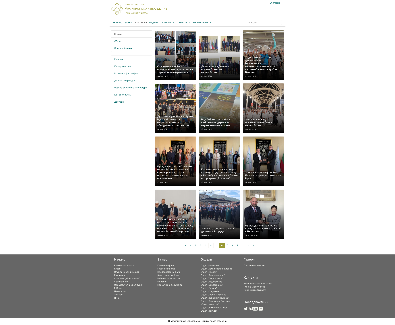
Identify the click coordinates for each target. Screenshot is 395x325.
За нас (129, 22)
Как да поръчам (122, 94)
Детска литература (124, 80)
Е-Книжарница (202, 22)
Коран (117, 268)
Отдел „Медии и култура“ (214, 294)
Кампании (119, 275)
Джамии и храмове (254, 265)
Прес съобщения (123, 48)
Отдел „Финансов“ (210, 265)
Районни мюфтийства (168, 278)
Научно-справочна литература (130, 87)
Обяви (117, 41)
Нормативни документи (169, 285)
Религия (118, 59)
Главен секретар (166, 268)
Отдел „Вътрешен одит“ (213, 275)
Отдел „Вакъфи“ (209, 310)
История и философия (126, 73)
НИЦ (116, 297)
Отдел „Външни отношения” (215, 297)
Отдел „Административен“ (214, 307)
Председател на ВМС (168, 272)
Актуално (141, 22)
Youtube (118, 294)
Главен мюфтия (165, 265)
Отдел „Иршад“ (209, 288)
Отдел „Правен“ (209, 272)
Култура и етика (122, 66)
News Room (120, 291)
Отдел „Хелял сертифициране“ (217, 268)
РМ (174, 22)
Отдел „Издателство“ (212, 281)
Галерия (166, 22)
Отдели (153, 22)
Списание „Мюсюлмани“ (126, 278)
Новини (118, 34)
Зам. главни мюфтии (168, 275)
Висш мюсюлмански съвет (258, 283)
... (216, 245)
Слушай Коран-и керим (126, 272)
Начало (117, 22)
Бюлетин (161, 281)
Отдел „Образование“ (212, 285)
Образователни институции (128, 285)
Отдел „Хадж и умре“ (212, 278)
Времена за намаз (124, 265)
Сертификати (121, 281)
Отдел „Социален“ (210, 291)
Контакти (185, 22)
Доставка (119, 101)
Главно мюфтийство (254, 286)
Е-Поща (118, 288)
